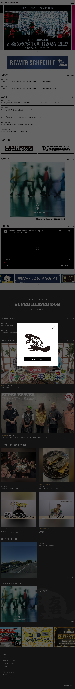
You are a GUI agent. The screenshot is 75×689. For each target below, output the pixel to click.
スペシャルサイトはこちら (37, 359)
